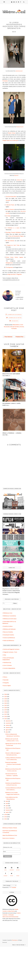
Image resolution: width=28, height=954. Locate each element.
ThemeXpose (15, 940)
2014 (5, 814)
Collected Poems (10, 204)
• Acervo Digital (7, 685)
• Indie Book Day (7, 662)
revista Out (19, 179)
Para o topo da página (18, 944)
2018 (5, 712)
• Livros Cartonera (7, 665)
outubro (8, 725)
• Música (5, 677)
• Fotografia (6, 682)
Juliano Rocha (18, 293)
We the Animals (10, 240)
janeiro (7, 812)
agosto (7, 729)
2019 (5, 709)
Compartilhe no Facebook (14, 314)
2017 (5, 714)
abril (7, 805)
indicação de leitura (15, 326)
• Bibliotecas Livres (7, 613)
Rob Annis (16, 175)
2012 (5, 819)
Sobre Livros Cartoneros (9, 838)
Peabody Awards (19, 126)
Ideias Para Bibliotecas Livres (10, 835)
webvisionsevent (19, 71)
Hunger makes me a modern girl (10, 140)
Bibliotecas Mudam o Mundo (10, 827)
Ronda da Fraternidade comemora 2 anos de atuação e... (13, 764)
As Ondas (8, 215)
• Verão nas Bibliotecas (8, 640)
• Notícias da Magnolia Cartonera (11, 649)
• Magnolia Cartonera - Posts (10, 652)
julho (7, 732)
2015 (5, 718)
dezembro (8, 720)
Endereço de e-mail (7, 847)
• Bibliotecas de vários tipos (10, 618)
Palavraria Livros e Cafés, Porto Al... (12, 404)
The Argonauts (9, 267)
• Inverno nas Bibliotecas (9, 637)
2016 (5, 716)
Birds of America (10, 209)
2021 (5, 705)
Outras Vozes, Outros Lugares (14, 257)
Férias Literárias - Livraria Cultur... (12, 434)
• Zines (4, 655)
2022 (5, 703)
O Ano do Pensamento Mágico (16, 236)
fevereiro (8, 810)
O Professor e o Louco (12, 227)
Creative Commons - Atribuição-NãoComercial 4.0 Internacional (12, 914)
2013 (5, 816)
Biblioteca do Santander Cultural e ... (11, 374)
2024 (5, 698)
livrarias (22, 326)
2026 (5, 694)
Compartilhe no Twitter (14, 317)
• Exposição (5, 679)
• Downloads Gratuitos (8, 634)
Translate (13, 887)
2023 (5, 701)
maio (7, 803)
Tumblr (17, 875)
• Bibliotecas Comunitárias (9, 615)
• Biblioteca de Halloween (9, 629)
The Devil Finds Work (11, 196)
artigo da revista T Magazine (14, 274)
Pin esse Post (15, 320)
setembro (8, 727)
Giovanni (8, 200)
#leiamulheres (16, 324)
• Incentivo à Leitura (7, 626)
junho (7, 801)
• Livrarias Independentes (9, 668)
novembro (8, 723)
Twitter (11, 875)
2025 (5, 696)
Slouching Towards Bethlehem (13, 232)
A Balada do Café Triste (12, 245)
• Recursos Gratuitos (8, 632)
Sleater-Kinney (11, 133)
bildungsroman (9, 262)
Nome (4, 851)
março (7, 807)
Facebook (5, 875)
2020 (5, 707)
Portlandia (5, 80)
